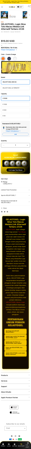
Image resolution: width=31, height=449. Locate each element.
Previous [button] (1, 2)
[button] (2, 7)
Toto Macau (22, 232)
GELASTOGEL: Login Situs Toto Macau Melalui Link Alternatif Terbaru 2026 (15, 2)
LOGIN (9, 446)
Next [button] (29, 2)
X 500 (4, 110)
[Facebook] (2, 212)
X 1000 (4, 104)
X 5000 (5, 98)
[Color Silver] (15, 59)
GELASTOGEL (11, 229)
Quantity (4, 141)
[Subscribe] (24, 428)
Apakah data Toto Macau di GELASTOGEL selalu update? (14, 342)
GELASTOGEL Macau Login (15, 302)
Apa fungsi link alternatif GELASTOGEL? (12, 331)
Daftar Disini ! (23, 2)
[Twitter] (5, 212)
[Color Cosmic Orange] (3, 59)
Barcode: (12, 31)
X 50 (4, 116)
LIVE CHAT (27, 446)
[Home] (12, 7)
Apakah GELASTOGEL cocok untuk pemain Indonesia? (15, 353)
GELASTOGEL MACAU (10, 82)
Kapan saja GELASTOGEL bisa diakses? (14, 348)
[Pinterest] (8, 212)
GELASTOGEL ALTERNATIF (10, 88)
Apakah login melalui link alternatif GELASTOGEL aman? (15, 337)
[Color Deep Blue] (9, 59)
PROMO (3, 446)
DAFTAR (14, 446)
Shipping (9, 43)
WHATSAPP (21, 446)
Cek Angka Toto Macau (15, 170)
